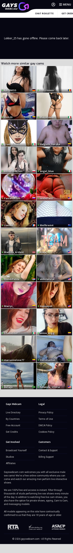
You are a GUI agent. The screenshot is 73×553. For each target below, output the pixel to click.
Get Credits (12, 432)
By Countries (13, 419)
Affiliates (11, 463)
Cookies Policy (46, 432)
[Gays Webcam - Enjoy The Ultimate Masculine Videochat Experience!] (15, 6)
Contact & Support (48, 450)
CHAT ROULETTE (44, 13)
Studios (10, 457)
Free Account (13, 425)
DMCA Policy (45, 425)
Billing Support (46, 457)
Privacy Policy (46, 412)
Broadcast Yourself (16, 450)
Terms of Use (46, 419)
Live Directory (13, 412)
